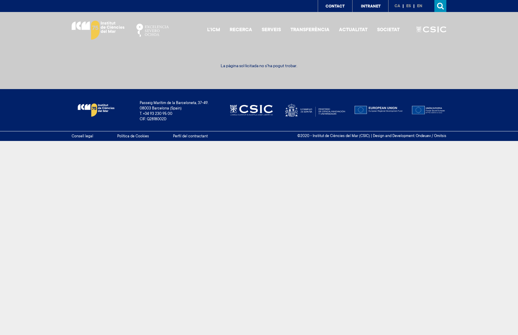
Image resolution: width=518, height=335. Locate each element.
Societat (388, 30)
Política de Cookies (133, 136)
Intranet (371, 6)
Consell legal (82, 136)
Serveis (271, 30)
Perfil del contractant (190, 136)
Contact (335, 6)
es (408, 6)
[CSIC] (431, 30)
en (419, 6)
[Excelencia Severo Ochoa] (152, 30)
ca (397, 6)
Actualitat (353, 30)
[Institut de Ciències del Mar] (98, 30)
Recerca (241, 30)
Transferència (309, 30)
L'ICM (213, 30)
